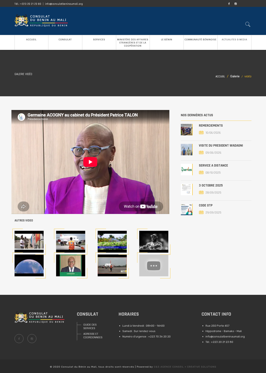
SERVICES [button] (99, 39)
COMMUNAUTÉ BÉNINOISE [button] (201, 39)
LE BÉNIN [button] (166, 39)
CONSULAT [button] (65, 39)
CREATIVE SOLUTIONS (201, 366)
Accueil (220, 76)
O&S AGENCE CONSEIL (169, 366)
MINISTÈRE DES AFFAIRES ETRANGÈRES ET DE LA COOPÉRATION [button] (132, 42)
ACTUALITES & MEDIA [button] (234, 39)
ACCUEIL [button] (31, 39)
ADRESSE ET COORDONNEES (92, 335)
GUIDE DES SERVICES (90, 326)
